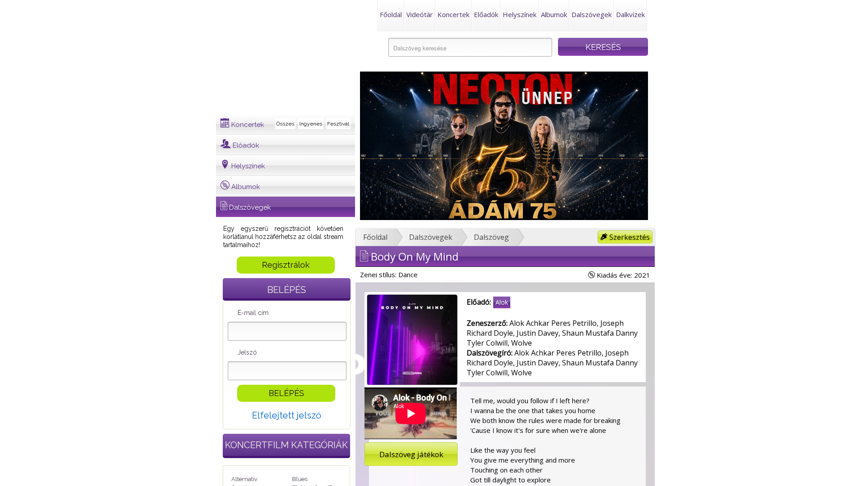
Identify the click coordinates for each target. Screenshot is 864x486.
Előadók (486, 14)
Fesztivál (338, 124)
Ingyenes (310, 124)
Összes (285, 124)
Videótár (419, 14)
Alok (501, 302)
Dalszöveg (491, 237)
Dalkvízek (630, 14)
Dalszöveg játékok (411, 454)
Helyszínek (519, 14)
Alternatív (244, 479)
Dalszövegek (592, 14)
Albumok (554, 14)
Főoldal (391, 14)
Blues (299, 479)
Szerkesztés (629, 237)
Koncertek (453, 14)
